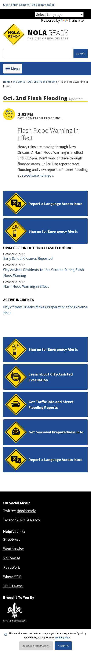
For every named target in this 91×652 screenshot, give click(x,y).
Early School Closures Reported (28, 258)
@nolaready (26, 510)
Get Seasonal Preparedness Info (56, 432)
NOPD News (13, 586)
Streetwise (11, 539)
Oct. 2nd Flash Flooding (42, 82)
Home (7, 82)
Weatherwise (13, 548)
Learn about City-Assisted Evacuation (51, 377)
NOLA (48, 33)
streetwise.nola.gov (37, 175)
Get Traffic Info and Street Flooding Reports (51, 404)
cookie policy (62, 637)
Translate (76, 20)
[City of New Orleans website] (14, 612)
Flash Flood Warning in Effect (26, 286)
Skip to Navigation (43, 5)
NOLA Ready (30, 520)
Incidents (19, 82)
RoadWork (11, 567)
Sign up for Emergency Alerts (53, 231)
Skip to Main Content (16, 5)
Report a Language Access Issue (55, 203)
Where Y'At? (12, 576)
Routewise (11, 558)
